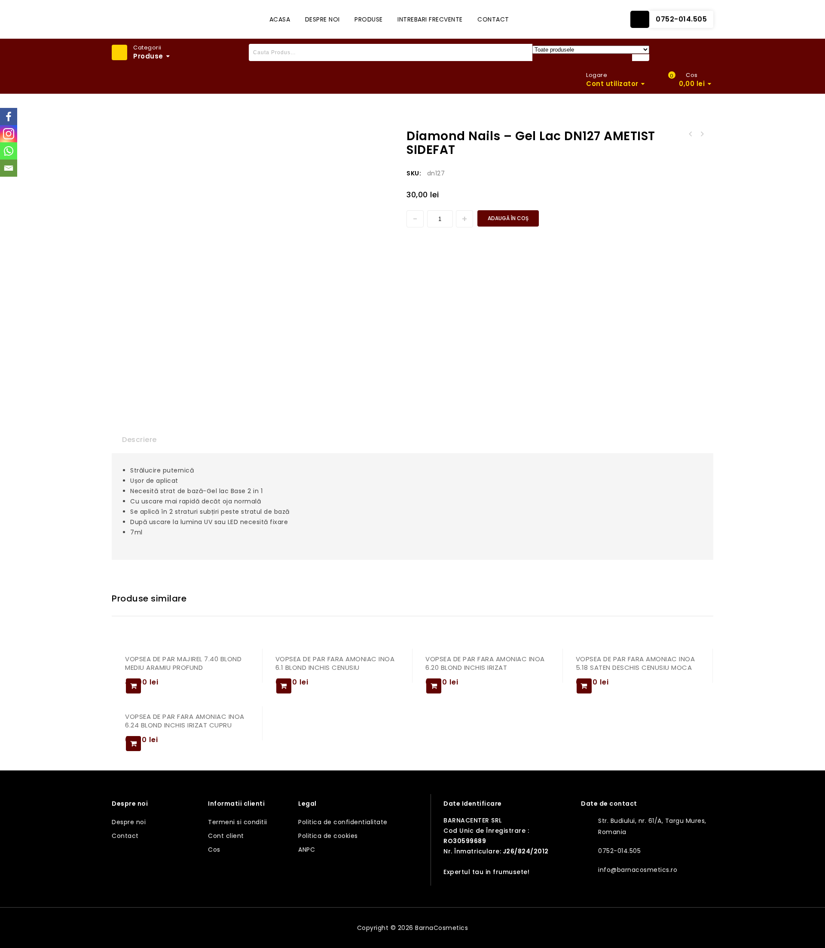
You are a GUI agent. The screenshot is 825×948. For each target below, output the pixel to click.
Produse (368, 19)
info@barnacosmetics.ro (637, 869)
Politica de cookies (328, 835)
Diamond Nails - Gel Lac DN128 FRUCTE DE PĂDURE (690, 134)
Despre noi (322, 19)
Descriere (139, 440)
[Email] (8, 168)
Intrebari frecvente (430, 19)
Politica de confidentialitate (343, 822)
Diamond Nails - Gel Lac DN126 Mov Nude (701, 134)
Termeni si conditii (237, 822)
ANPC (306, 849)
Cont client (226, 835)
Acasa (279, 19)
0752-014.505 (681, 19)
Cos (214, 849)
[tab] (139, 440)
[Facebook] (8, 116)
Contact (493, 19)
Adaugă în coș (508, 218)
